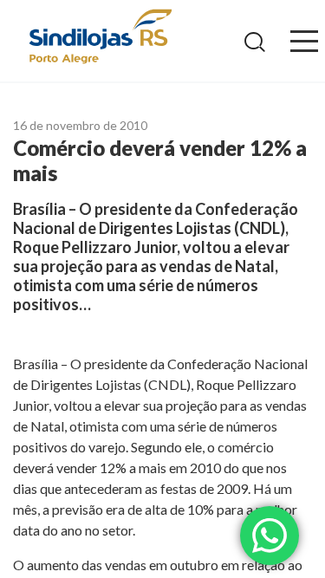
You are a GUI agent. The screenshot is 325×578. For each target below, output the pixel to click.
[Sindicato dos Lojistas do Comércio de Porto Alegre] (99, 37)
